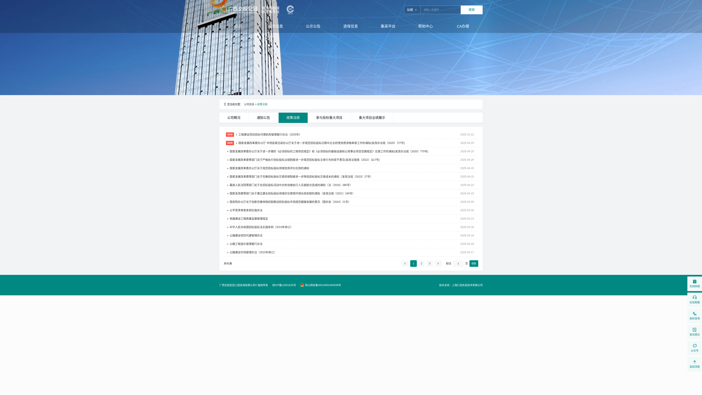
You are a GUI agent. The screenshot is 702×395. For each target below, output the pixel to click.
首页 (238, 26)
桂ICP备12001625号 (284, 285)
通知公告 (263, 118)
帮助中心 (425, 26)
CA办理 (463, 26)
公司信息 (275, 26)
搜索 (472, 10)
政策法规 (262, 104)
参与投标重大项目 (329, 118)
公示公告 (313, 26)
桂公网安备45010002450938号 (323, 285)
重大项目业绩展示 (372, 118)
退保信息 (350, 26)
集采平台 (388, 26)
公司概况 (233, 118)
